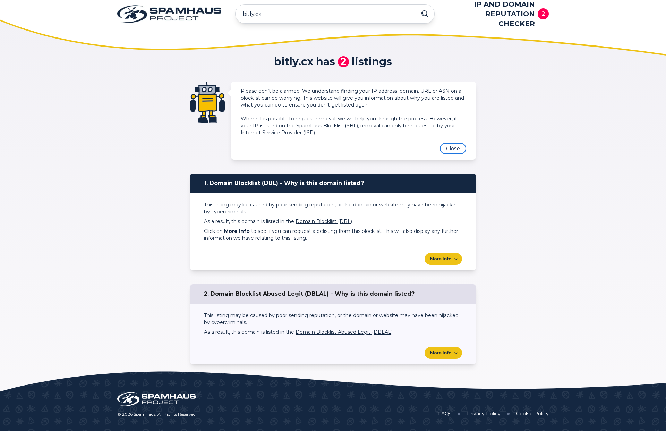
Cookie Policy (532, 414)
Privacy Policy (484, 414)
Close (453, 148)
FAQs (444, 414)
